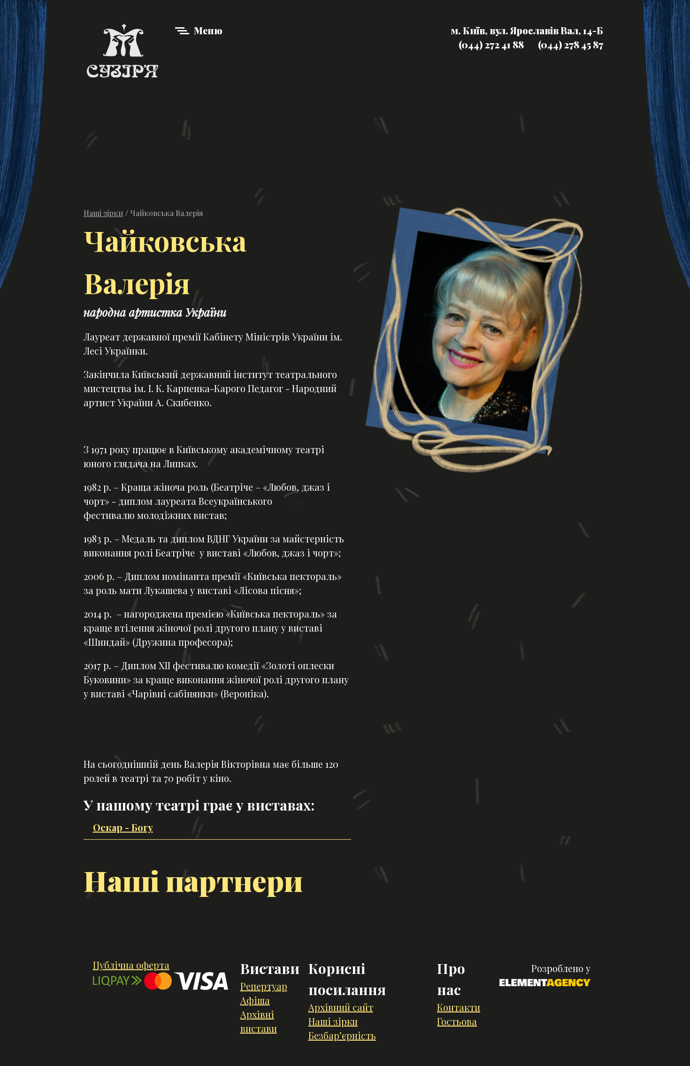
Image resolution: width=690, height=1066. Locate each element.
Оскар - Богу (123, 827)
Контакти (458, 1007)
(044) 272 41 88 (491, 44)
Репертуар (263, 986)
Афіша (255, 1000)
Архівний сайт (340, 1007)
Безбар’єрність (342, 1035)
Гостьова (457, 1021)
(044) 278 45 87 (570, 44)
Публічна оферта (131, 964)
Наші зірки (103, 213)
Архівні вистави (258, 1021)
